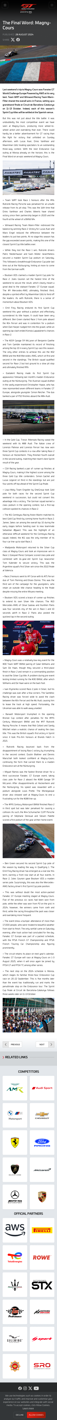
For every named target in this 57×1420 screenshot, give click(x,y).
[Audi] (42, 1088)
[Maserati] (15, 1284)
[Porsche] (42, 1197)
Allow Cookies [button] (36, 1415)
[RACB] (15, 1366)
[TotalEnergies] (15, 1257)
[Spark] (42, 1339)
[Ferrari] (15, 1142)
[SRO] (42, 1366)
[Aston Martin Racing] (15, 1088)
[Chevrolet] (42, 1115)
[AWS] (15, 1230)
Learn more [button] (28, 1408)
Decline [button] (20, 1415)
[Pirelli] (42, 1230)
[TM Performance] (15, 1312)
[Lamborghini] (15, 1169)
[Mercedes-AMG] (15, 1197)
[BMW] (15, 1115)
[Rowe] (42, 1257)
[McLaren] (42, 1169)
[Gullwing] (15, 1339)
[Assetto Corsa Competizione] (42, 1312)
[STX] (42, 1284)
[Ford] (42, 1142)
